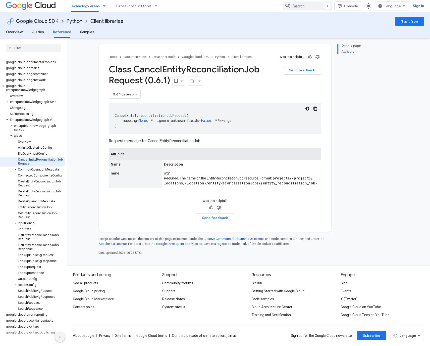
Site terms (123, 336)
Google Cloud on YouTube (361, 307)
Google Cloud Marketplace (93, 299)
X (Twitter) (349, 299)
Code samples (263, 299)
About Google (83, 336)
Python (74, 21)
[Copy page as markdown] (191, 81)
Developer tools (164, 57)
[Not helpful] (317, 57)
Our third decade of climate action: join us (204, 336)
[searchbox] (33, 48)
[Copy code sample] (315, 109)
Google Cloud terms (151, 336)
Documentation (135, 57)
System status (173, 307)
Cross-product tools (134, 6)
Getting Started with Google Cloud (278, 291)
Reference (62, 32)
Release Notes (173, 299)
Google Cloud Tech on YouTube (365, 315)
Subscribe (371, 335)
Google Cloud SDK (37, 21)
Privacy (104, 336)
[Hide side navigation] (60, 337)
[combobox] (307, 5)
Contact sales (83, 307)
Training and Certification (271, 315)
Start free (409, 21)
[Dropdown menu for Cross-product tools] (157, 6)
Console (351, 6)
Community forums (177, 283)
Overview (14, 32)
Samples (87, 32)
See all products (85, 283)
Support (168, 291)
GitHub (257, 283)
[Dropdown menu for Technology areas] (106, 6)
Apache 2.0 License (113, 244)
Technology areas (85, 6)
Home (113, 57)
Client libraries (106, 21)
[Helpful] (310, 57)
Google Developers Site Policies (179, 244)
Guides (38, 32)
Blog (344, 283)
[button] (32, 88)
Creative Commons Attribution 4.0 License (234, 239)
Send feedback (302, 70)
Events (346, 291)
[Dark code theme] (307, 109)
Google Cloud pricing (89, 291)
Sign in (418, 6)
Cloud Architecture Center (272, 307)
